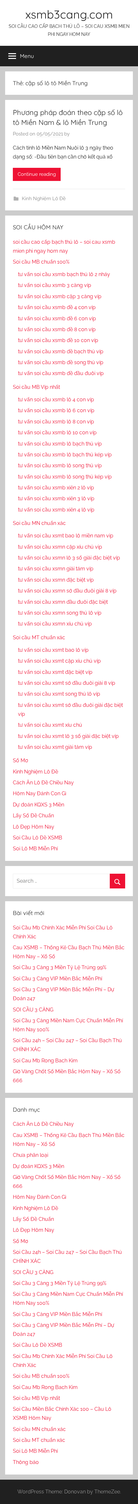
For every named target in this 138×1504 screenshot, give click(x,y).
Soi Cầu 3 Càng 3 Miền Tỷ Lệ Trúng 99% (59, 967)
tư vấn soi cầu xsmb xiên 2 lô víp (56, 488)
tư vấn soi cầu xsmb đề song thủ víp (60, 362)
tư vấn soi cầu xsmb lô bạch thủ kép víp (65, 455)
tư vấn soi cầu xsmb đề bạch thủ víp (60, 351)
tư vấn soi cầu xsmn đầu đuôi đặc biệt (63, 602)
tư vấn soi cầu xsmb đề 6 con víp (57, 318)
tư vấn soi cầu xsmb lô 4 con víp (56, 399)
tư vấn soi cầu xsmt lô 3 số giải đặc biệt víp (68, 736)
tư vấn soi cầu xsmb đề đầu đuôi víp (61, 373)
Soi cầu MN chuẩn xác (39, 523)
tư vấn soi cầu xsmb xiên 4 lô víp (56, 510)
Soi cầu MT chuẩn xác (39, 637)
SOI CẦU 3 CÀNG (33, 1010)
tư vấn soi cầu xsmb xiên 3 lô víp (56, 498)
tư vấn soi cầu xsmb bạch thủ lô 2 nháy (64, 274)
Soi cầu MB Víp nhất (36, 387)
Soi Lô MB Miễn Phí (35, 849)
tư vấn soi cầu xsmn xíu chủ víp (55, 624)
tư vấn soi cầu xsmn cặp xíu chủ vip (60, 547)
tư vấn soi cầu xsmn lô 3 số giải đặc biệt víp (69, 558)
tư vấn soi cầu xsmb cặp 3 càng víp (59, 296)
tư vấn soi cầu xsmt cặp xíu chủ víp (59, 661)
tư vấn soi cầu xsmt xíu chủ (50, 725)
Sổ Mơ (20, 760)
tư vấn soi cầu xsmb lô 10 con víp (57, 432)
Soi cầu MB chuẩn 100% (41, 262)
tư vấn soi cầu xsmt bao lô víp (53, 650)
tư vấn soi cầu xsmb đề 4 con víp (57, 307)
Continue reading (37, 174)
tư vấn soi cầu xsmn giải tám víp (55, 569)
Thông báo (26, 1462)
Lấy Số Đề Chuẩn (33, 816)
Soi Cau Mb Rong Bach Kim (45, 1061)
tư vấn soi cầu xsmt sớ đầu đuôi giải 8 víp (66, 683)
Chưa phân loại (30, 1155)
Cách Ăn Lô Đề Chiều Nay (43, 783)
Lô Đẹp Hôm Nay (33, 827)
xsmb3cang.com (69, 14)
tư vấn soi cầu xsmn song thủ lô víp (59, 613)
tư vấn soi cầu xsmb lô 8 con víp (56, 422)
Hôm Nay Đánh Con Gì (39, 793)
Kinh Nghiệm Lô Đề (44, 198)
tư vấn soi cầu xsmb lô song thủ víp (60, 465)
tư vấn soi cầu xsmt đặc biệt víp (55, 672)
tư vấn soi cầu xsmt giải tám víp (55, 747)
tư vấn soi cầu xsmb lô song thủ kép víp (65, 477)
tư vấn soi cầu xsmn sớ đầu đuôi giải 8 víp (67, 591)
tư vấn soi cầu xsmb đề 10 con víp (58, 340)
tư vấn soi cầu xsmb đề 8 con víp (57, 329)
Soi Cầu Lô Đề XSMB (37, 838)
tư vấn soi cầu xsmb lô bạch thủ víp (60, 444)
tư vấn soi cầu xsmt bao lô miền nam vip (65, 536)
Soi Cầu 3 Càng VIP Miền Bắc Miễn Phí (57, 979)
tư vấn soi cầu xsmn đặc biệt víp (56, 580)
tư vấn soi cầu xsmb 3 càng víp (54, 285)
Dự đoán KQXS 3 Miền (38, 805)
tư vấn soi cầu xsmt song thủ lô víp (59, 694)
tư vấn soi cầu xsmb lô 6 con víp (56, 410)
